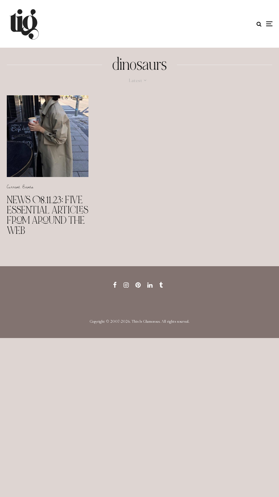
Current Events (20, 186)
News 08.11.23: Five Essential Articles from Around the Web (47, 215)
